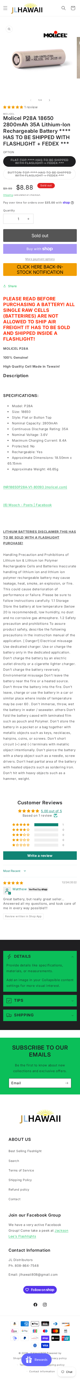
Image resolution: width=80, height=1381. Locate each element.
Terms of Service (21, 1170)
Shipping (8, 195)
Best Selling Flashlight (25, 1151)
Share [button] (12, 286)
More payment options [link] (40, 259)
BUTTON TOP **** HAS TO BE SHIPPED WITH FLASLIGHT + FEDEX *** (42, 175)
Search (14, 1161)
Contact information (42, 1371)
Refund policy (19, 1189)
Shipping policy (55, 1364)
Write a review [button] (39, 855)
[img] (13, 883)
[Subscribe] (66, 1083)
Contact (14, 1199)
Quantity (9, 210)
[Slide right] (49, 100)
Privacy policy (58, 1358)
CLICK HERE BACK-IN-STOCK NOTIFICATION (40, 269)
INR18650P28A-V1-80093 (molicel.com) (35, 487)
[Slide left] (30, 100)
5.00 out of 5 (51, 811)
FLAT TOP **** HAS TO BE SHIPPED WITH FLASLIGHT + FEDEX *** (43, 162)
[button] (5, 8)
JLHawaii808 (38, 1353)
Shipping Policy (20, 1180)
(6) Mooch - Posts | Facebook (27, 505)
